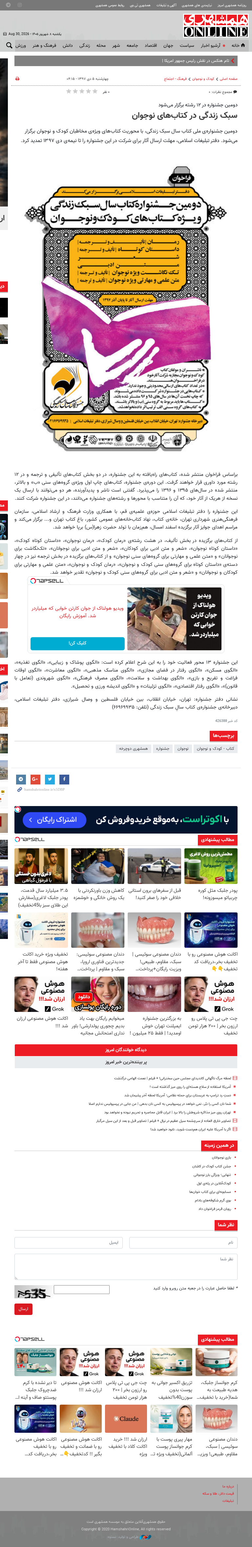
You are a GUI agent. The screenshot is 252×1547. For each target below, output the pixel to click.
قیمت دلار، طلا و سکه (218, 1494)
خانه (236, 45)
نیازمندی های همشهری (197, 5)
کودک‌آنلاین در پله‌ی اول (214, 1183)
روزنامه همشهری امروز (232, 5)
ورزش (20, 45)
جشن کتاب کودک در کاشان (211, 1166)
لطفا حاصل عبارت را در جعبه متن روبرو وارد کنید (195, 1288)
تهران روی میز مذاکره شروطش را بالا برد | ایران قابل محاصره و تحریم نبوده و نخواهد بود (167, 1112)
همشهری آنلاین (213, 25)
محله (101, 45)
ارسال (23, 1309)
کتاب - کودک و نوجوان (215, 749)
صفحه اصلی (229, 79)
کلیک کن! (78, 643)
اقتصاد (151, 45)
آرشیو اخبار (210, 45)
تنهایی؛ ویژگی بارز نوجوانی (212, 1175)
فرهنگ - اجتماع (175, 79)
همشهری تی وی (140, 5)
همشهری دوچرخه (133, 749)
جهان (168, 45)
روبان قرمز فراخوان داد (215, 1209)
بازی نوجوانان (221, 1157)
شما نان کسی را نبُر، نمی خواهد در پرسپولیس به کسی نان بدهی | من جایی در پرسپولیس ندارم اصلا (160, 1104)
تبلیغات (228, 1501)
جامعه (132, 45)
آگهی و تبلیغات (166, 5)
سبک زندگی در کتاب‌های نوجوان (185, 115)
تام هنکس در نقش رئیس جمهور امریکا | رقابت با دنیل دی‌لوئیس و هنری (168, 61)
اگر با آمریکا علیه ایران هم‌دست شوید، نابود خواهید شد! (190, 1129)
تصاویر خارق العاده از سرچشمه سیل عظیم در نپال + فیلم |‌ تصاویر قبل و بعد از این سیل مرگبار (163, 1121)
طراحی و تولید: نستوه (123, 1537)
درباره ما (228, 1486)
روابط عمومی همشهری (109, 5)
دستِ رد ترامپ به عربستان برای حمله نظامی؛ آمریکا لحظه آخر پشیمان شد (177, 1095)
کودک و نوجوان (203, 79)
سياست (187, 45)
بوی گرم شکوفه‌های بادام (213, 1200)
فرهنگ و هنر (44, 45)
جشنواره (162, 749)
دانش (68, 45)
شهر (116, 45)
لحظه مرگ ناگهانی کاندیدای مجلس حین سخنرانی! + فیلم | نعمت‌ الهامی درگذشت (172, 1078)
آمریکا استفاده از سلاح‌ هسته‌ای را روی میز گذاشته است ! (190, 1087)
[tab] (126, 1050)
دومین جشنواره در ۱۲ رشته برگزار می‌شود (198, 105)
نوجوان (183, 749)
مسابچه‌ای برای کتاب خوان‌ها (210, 1192)
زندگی (84, 45)
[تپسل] (33, 581)
